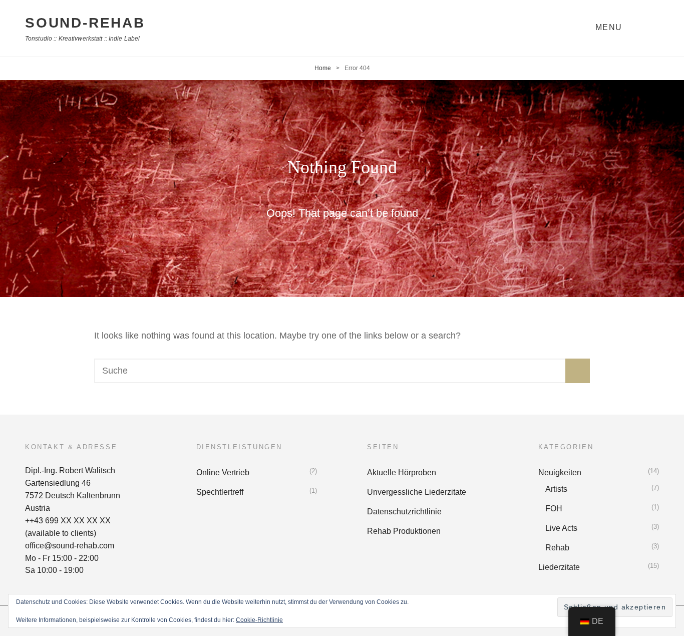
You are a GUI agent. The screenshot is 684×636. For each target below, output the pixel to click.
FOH (553, 508)
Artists (556, 489)
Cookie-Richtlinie (259, 619)
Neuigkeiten (559, 472)
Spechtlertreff (219, 492)
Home (322, 68)
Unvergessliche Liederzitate (416, 492)
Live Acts (561, 528)
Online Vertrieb (222, 472)
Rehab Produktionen (404, 531)
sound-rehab (85, 23)
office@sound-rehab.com (69, 545)
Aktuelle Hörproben (401, 472)
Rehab (557, 547)
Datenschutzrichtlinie (404, 511)
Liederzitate (559, 567)
